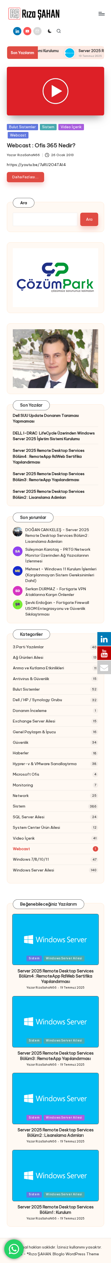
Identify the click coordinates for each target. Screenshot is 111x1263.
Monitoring (23, 785)
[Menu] (101, 13)
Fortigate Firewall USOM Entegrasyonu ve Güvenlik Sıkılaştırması (57, 608)
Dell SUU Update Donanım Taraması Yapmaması (46, 418)
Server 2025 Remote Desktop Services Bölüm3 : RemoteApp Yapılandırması (49, 476)
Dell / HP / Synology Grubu (37, 699)
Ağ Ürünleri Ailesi (28, 657)
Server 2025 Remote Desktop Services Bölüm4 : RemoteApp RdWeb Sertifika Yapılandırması (49, 456)
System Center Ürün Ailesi (36, 827)
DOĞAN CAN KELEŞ (43, 529)
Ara (23, 202)
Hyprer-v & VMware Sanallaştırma (45, 763)
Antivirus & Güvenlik (31, 678)
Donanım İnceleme (30, 710)
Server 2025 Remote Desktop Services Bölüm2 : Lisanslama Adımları (49, 494)
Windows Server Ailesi (33, 870)
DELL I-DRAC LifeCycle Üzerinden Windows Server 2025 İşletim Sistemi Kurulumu (54, 435)
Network (21, 795)
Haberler (21, 752)
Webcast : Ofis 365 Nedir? (41, 145)
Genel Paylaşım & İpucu (34, 731)
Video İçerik (71, 127)
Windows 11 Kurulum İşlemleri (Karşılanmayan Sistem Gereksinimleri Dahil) (60, 574)
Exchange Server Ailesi (34, 721)
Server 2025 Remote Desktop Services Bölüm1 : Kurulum (56, 1209)
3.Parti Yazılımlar (28, 646)
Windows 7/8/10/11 (31, 859)
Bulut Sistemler (22, 127)
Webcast (18, 135)
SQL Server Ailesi (28, 816)
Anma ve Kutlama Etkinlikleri (38, 667)
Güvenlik (20, 742)
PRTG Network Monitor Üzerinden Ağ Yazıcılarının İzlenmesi (58, 555)
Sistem (48, 127)
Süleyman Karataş (42, 549)
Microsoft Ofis (26, 774)
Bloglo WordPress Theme (76, 1253)
